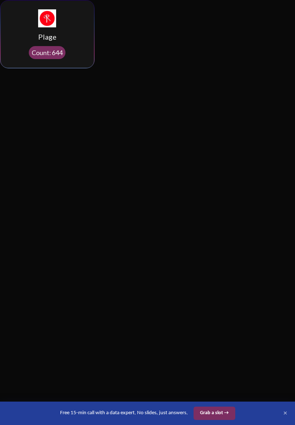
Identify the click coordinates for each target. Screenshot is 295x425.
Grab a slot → (214, 413)
